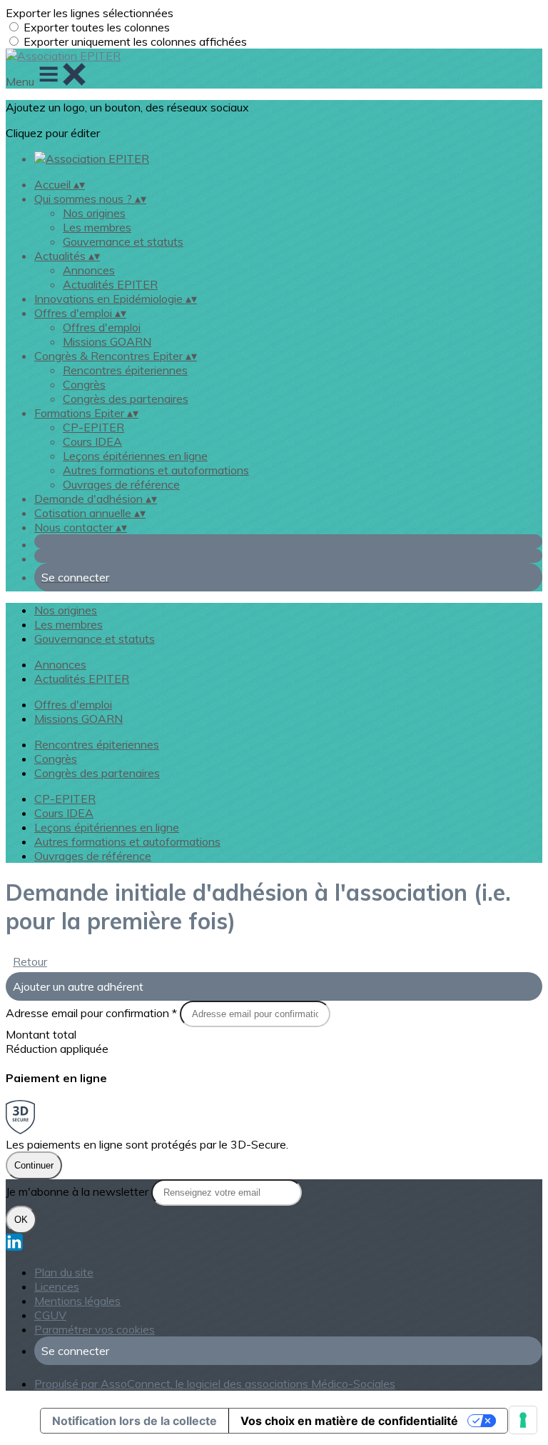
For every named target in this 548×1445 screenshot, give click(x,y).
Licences (56, 1286)
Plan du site (63, 1272)
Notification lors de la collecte (134, 1421)
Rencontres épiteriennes (125, 370)
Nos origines (94, 213)
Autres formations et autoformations (156, 470)
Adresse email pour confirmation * (93, 1013)
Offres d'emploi (102, 327)
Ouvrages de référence (121, 484)
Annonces (89, 270)
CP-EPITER (93, 427)
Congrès (84, 384)
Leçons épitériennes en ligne (135, 456)
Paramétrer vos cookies (94, 1329)
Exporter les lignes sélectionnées (89, 13)
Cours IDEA (92, 441)
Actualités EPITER (110, 284)
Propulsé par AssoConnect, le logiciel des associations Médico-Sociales (214, 1383)
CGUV (50, 1315)
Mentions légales (77, 1301)
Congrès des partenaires (125, 398)
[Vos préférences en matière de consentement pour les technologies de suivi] (523, 1420)
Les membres (97, 227)
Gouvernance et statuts (123, 241)
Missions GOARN (107, 341)
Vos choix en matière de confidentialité (349, 1421)
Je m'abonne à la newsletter (78, 1191)
